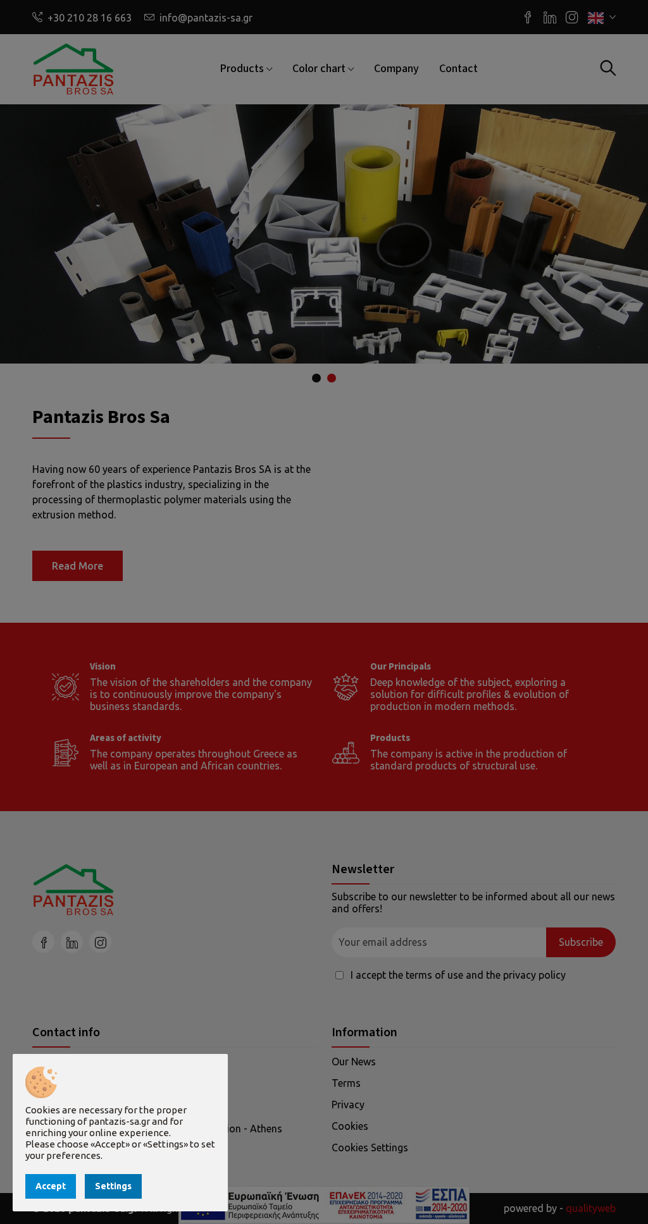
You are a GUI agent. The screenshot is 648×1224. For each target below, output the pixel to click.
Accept (50, 1186)
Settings (113, 1186)
